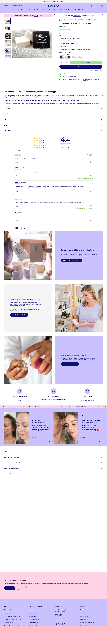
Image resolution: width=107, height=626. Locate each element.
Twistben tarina (85, 616)
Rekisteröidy (77, 15)
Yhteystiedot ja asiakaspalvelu (13, 619)
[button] (20, 9)
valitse (36, 15)
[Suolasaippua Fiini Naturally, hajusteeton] (68, 57)
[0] (95, 6)
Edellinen (12, 38)
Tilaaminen (32, 613)
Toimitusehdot (33, 622)
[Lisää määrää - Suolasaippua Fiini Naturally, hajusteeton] (67, 62)
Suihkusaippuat (80, 19)
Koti (60, 19)
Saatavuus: (62, 73)
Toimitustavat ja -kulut (36, 619)
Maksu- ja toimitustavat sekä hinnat (16, 463)
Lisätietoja (7, 131)
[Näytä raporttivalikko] (91, 162)
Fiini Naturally (63, 26)
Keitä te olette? (9, 474)
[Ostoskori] (102, 5)
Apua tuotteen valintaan (12, 457)
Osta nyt (81, 67)
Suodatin (18, 150)
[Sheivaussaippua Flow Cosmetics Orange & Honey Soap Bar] (80, 57)
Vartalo (64, 19)
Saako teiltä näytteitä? (11, 468)
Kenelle (6, 114)
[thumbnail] (8, 21)
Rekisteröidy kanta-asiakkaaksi (13, 610)
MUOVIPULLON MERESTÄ (67, 84)
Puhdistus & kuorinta (71, 19)
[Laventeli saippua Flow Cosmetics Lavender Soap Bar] (74, 57)
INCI (5, 125)
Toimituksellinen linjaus (87, 622)
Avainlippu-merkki (85, 613)
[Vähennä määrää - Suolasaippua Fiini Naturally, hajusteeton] (61, 62)
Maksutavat (33, 616)
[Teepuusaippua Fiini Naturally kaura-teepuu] (62, 57)
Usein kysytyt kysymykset (12, 616)
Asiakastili (32, 610)
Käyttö (6, 119)
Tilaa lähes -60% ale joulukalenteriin (53, 1)
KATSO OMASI (97, 83)
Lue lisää (7, 108)
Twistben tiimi (84, 619)
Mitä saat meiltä (85, 610)
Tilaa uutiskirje (8, 613)
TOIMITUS (64, 79)
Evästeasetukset (9, 622)
